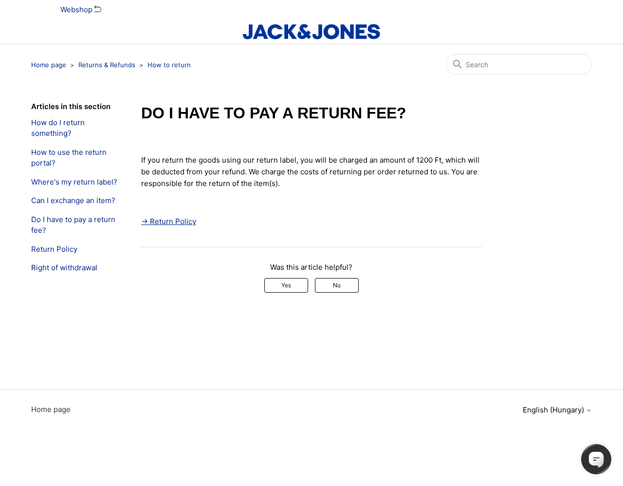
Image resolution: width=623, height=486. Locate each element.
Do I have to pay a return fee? (73, 225)
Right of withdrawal (64, 267)
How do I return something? (58, 128)
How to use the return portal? (69, 158)
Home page (48, 65)
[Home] (311, 31)
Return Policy (54, 249)
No (337, 285)
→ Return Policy (168, 221)
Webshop (77, 9)
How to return (169, 65)
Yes (286, 285)
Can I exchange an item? (73, 200)
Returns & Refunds (106, 65)
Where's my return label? (74, 182)
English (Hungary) (554, 410)
